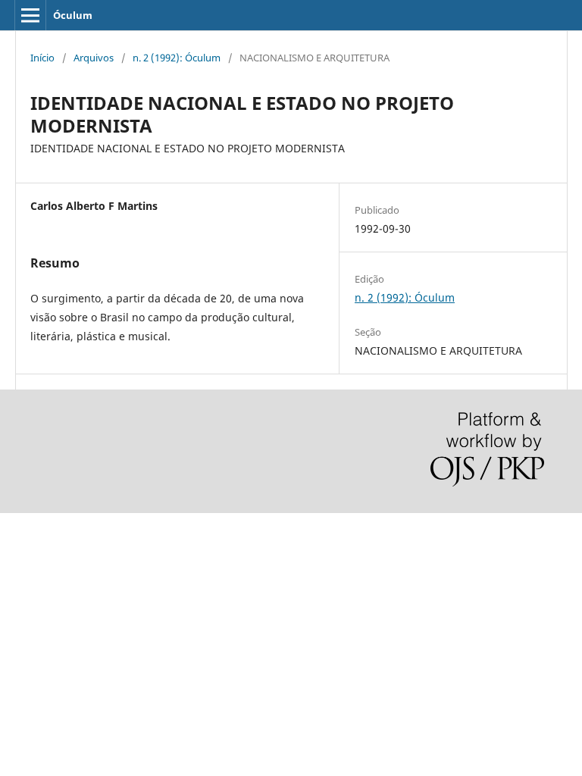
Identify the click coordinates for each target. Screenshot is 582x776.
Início (42, 57)
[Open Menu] (30, 15)
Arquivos (94, 57)
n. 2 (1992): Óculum (177, 57)
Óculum (72, 15)
